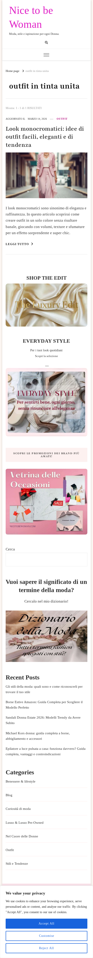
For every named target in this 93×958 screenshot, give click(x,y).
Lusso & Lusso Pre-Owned (25, 822)
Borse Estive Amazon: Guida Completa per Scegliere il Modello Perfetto (44, 704)
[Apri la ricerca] (46, 42)
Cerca (10, 549)
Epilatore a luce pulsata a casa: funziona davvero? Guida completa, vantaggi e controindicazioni (46, 751)
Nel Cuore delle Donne (22, 836)
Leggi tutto (18, 244)
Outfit (62, 118)
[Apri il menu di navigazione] (46, 55)
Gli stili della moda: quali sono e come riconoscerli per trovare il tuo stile (44, 689)
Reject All (46, 948)
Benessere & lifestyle (20, 781)
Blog (9, 795)
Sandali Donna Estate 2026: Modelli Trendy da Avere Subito (43, 720)
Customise (46, 936)
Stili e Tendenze (17, 863)
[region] (46, 922)
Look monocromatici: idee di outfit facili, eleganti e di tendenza (45, 137)
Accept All (46, 923)
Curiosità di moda (18, 809)
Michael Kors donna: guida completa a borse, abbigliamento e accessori (38, 735)
